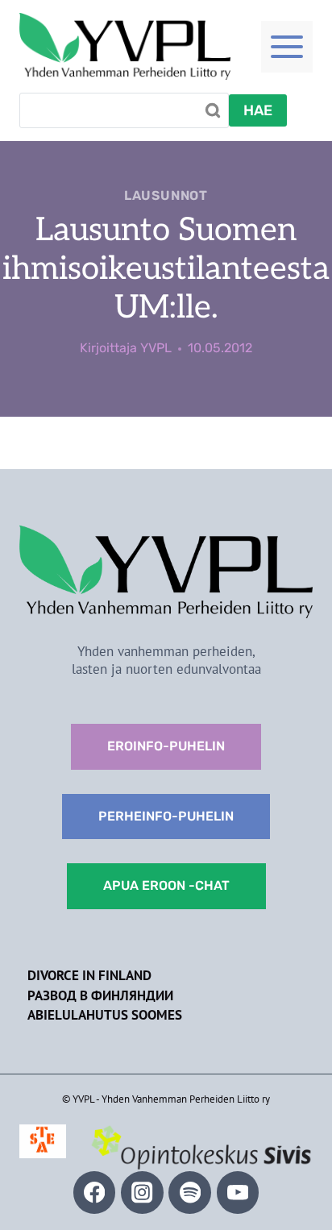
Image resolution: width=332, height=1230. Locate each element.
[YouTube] (238, 1192)
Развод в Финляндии (100, 995)
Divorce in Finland (89, 975)
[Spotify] (189, 1192)
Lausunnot (166, 195)
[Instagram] (142, 1192)
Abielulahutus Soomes (104, 1015)
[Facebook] (94, 1192)
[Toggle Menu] (287, 47)
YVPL (156, 347)
